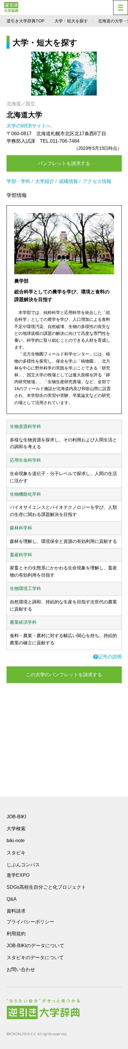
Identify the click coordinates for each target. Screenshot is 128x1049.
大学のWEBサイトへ (29, 125)
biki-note (16, 840)
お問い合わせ (21, 969)
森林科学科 (21, 528)
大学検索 (16, 828)
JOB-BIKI (16, 816)
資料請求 (16, 911)
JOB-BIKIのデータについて (35, 945)
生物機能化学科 (25, 494)
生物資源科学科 (25, 426)
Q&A (12, 899)
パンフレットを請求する (64, 163)
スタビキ (16, 852)
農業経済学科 (23, 622)
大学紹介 (44, 181)
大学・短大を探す (71, 21)
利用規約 (16, 933)
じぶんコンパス (23, 864)
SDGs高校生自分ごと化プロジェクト (46, 887)
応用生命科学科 (25, 460)
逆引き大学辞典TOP (25, 21)
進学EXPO (18, 875)
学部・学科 (18, 181)
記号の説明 (110, 656)
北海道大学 (24, 115)
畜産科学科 (21, 554)
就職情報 (68, 181)
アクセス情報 (97, 181)
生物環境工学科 (25, 588)
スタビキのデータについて (35, 957)
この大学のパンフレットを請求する (64, 674)
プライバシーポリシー (30, 921)
